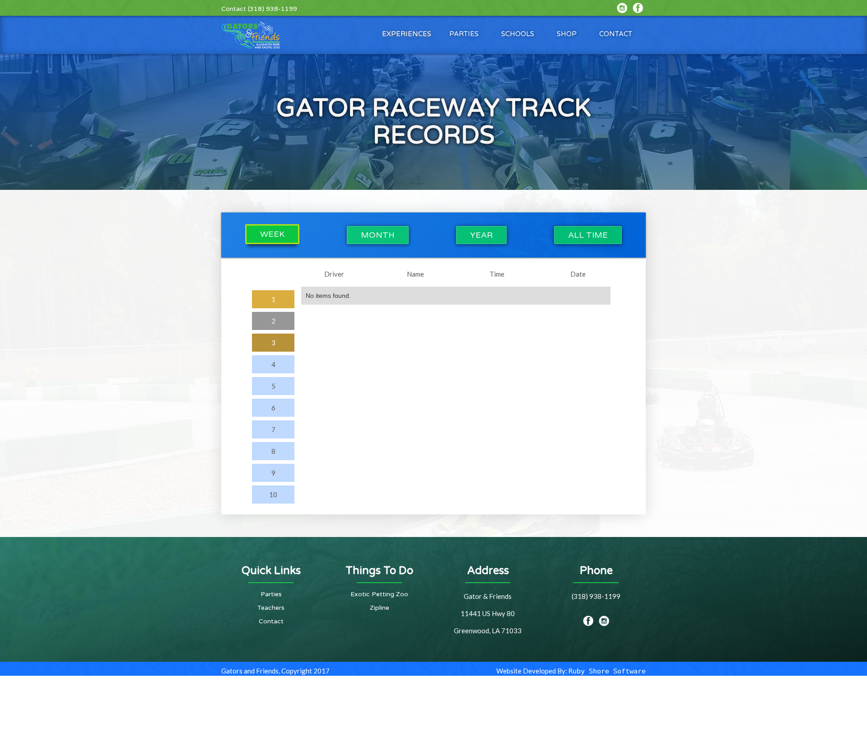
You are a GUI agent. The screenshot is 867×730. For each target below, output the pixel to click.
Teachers (270, 608)
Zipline (379, 608)
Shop (567, 34)
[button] (406, 34)
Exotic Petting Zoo (379, 594)
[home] (250, 35)
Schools (517, 34)
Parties (464, 34)
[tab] (272, 234)
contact (615, 34)
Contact (271, 621)
